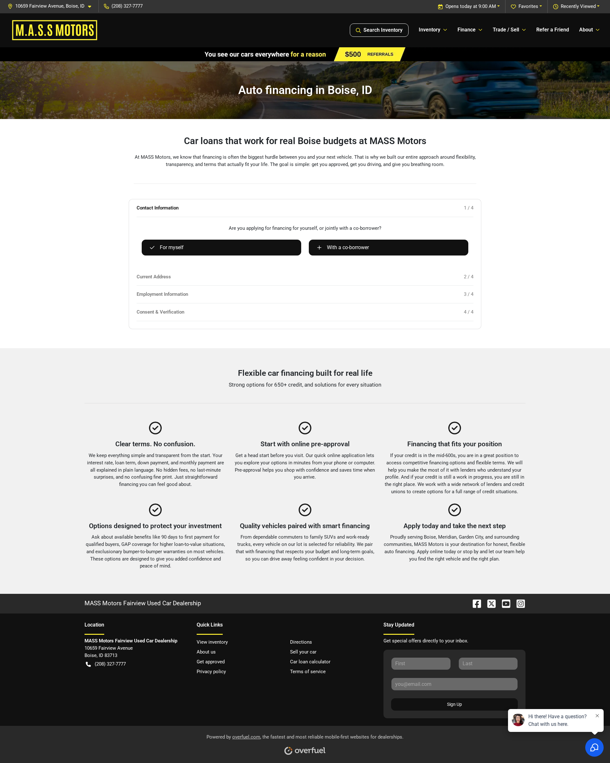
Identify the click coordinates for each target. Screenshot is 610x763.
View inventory (212, 642)
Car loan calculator (310, 662)
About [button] (586, 30)
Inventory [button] (429, 30)
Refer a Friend (552, 30)
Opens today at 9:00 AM (470, 6)
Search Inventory (383, 30)
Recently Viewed (578, 6)
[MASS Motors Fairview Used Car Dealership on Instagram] (518, 603)
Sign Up (454, 704)
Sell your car (303, 652)
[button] (52, 6)
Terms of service (308, 671)
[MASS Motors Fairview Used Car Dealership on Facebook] (474, 603)
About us (206, 652)
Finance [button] (467, 30)
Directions (301, 642)
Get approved (211, 662)
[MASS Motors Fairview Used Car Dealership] (54, 30)
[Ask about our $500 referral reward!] (305, 54)
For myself (172, 247)
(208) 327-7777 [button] (127, 6)
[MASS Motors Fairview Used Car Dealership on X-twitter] (489, 603)
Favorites (528, 6)
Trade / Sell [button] (506, 30)
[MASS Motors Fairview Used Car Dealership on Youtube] (503, 603)
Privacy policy (211, 671)
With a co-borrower (348, 247)
